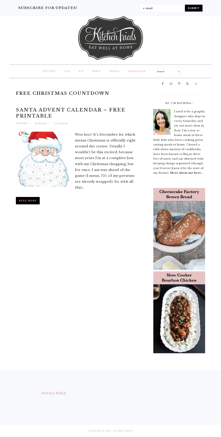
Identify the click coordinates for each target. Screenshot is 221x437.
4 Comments (61, 123)
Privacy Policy (53, 393)
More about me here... (187, 172)
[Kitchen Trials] (110, 60)
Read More (28, 200)
